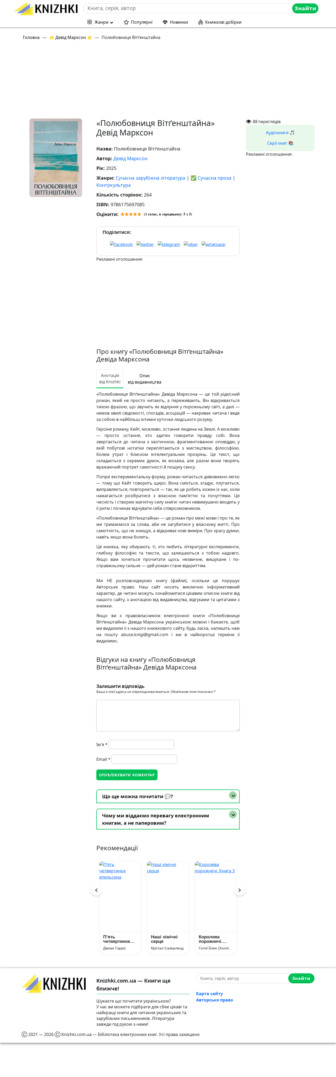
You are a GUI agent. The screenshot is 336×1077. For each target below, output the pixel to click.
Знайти (305, 8)
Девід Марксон (130, 158)
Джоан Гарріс (114, 948)
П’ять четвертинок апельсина (116, 939)
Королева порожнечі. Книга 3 (211, 939)
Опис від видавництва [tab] (144, 379)
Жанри (101, 22)
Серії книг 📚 (280, 143)
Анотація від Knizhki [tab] (109, 379)
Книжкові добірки (223, 22)
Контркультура (113, 185)
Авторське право (214, 1000)
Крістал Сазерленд (167, 948)
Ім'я (102, 744)
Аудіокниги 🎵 (280, 132)
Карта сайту (209, 994)
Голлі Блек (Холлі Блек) (216, 948)
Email (103, 759)
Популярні (142, 22)
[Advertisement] (171, 81)
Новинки (179, 22)
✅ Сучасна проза (211, 178)
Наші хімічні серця (164, 939)
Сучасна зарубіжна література (150, 178)
